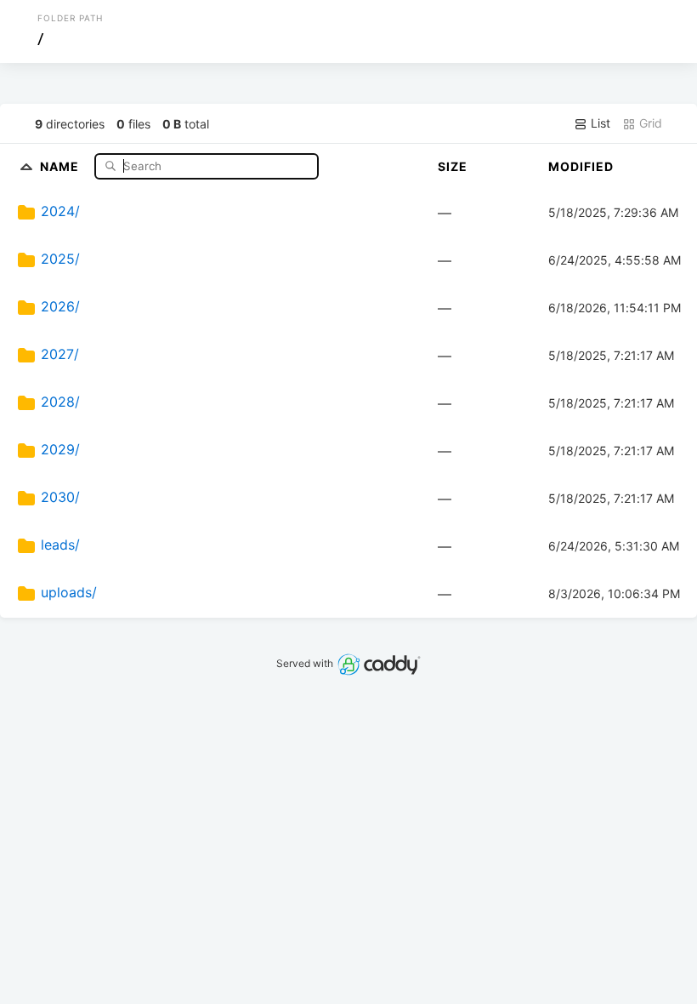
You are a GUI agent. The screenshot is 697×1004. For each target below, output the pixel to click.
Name (61, 165)
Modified (581, 166)
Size (453, 166)
